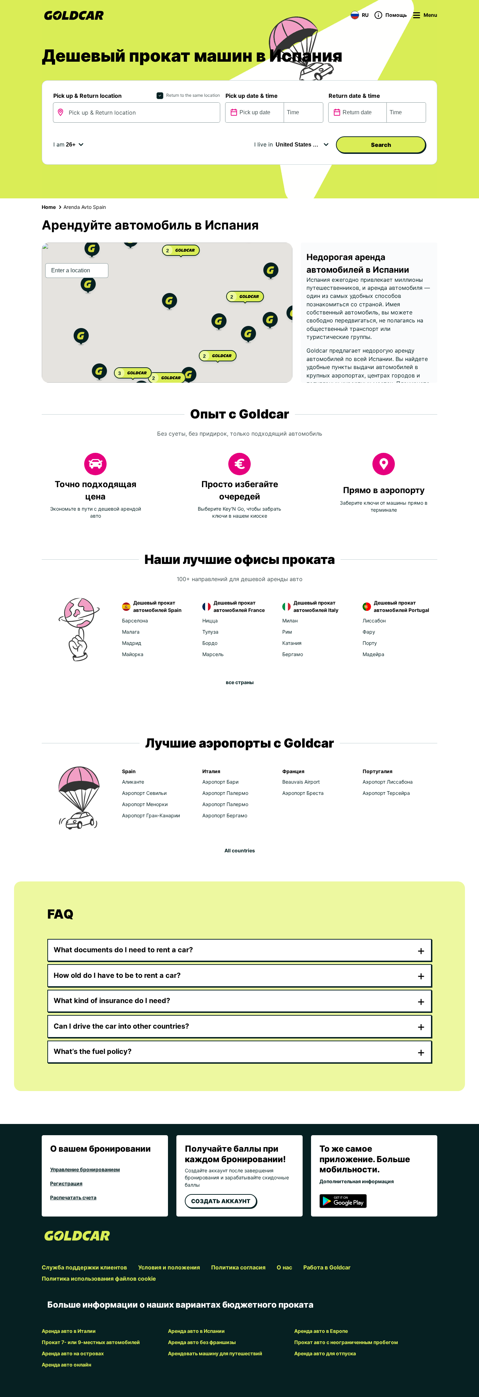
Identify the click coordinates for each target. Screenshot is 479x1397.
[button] (169, 303)
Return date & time (354, 95)
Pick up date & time (251, 95)
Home (49, 207)
